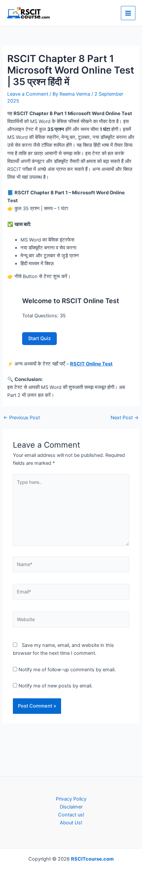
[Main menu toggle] (128, 13)
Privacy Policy (71, 799)
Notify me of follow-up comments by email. (67, 670)
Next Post (125, 417)
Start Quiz (39, 338)
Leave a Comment (27, 94)
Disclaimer (71, 807)
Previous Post (21, 417)
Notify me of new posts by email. (55, 686)
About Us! (71, 823)
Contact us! (71, 815)
